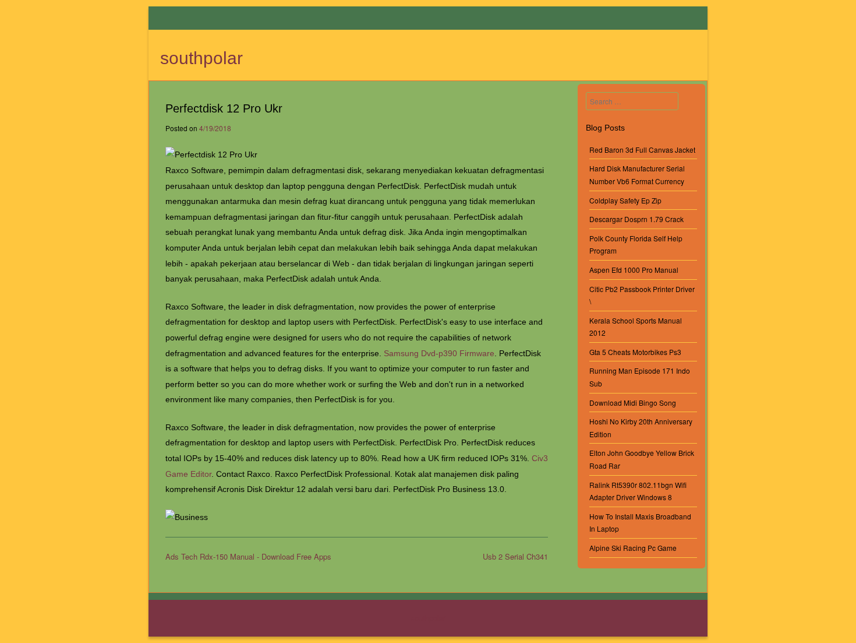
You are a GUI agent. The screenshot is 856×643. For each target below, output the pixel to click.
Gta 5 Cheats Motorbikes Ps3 (635, 352)
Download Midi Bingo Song (632, 402)
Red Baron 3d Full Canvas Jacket (642, 149)
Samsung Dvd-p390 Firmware (439, 353)
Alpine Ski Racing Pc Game (633, 548)
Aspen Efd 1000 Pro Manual (633, 270)
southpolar (201, 58)
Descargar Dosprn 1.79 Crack (636, 219)
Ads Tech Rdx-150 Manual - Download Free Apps (248, 556)
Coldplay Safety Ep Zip (625, 200)
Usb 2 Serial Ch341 (515, 556)
